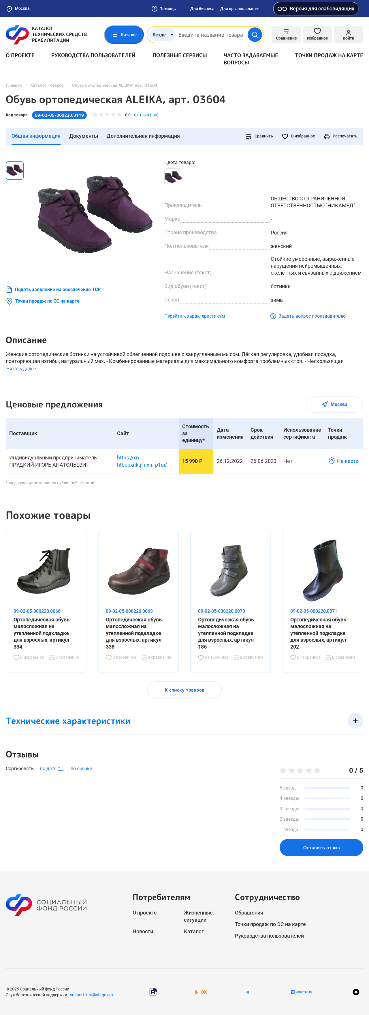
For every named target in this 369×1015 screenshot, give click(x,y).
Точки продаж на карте (329, 55)
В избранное (302, 136)
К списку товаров (184, 690)
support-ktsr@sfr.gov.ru (91, 994)
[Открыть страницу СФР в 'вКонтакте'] (301, 991)
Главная (14, 85)
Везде (159, 34)
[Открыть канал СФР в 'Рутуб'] (153, 991)
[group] (95, 217)
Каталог (194, 931)
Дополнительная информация (143, 136)
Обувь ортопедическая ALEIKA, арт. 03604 (116, 99)
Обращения (249, 913)
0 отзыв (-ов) (146, 115)
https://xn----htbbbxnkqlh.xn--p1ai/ (142, 461)
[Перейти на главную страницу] (46, 34)
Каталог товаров (46, 85)
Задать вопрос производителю (312, 316)
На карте (347, 461)
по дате (48, 768)
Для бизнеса (202, 8)
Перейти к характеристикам (194, 316)
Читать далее (21, 368)
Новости (143, 931)
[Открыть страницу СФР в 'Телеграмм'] (247, 991)
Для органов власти (239, 8)
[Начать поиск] (255, 34)
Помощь (167, 8)
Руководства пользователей (93, 55)
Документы (83, 136)
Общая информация (36, 136)
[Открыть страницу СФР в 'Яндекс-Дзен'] (356, 991)
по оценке (81, 768)
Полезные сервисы (180, 55)
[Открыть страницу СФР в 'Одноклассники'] (200, 991)
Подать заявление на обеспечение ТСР (58, 289)
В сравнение (66, 657)
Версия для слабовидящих (322, 8)
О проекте (20, 55)
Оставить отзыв (321, 847)
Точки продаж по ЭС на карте (47, 301)
